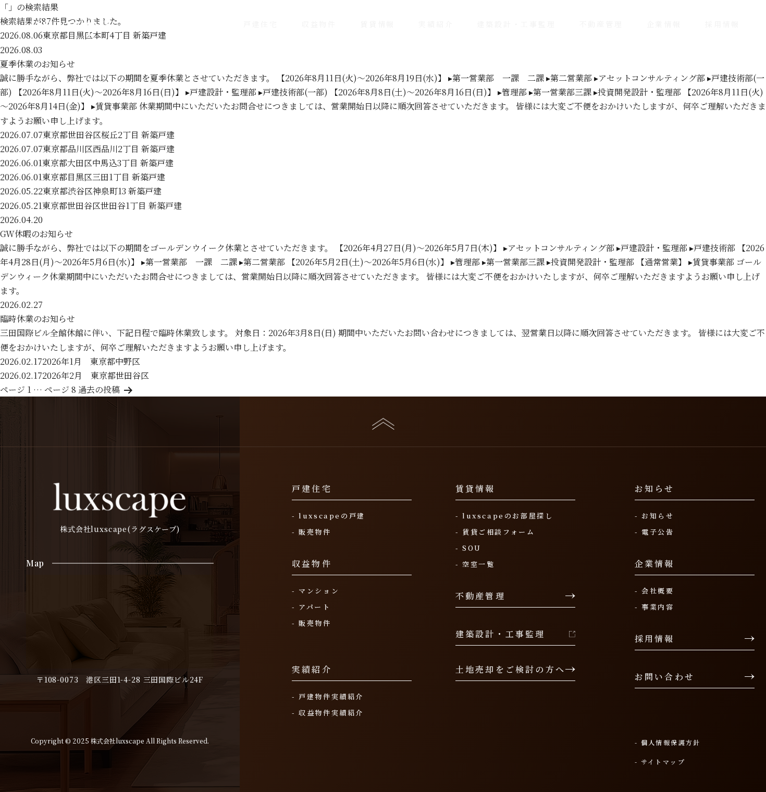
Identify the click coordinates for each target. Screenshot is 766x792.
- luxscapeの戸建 (328, 516)
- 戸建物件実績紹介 (328, 696)
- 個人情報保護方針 (668, 742)
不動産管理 (480, 596)
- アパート (311, 607)
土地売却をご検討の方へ (510, 669)
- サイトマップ (660, 761)
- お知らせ (654, 516)
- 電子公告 (654, 532)
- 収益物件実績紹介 (328, 712)
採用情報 (655, 639)
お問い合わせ (665, 677)
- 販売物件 (311, 532)
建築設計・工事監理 (500, 634)
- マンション (315, 591)
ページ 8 (60, 389)
